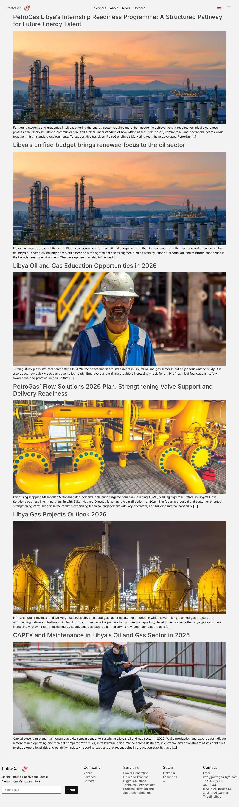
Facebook (170, 777)
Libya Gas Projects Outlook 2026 (59, 514)
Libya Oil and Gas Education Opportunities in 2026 (85, 265)
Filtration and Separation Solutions (138, 790)
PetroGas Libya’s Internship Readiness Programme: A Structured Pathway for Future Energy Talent (117, 20)
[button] (228, 8)
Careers (88, 781)
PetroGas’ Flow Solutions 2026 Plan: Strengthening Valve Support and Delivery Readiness (113, 390)
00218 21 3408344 (212, 783)
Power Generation (135, 773)
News (126, 8)
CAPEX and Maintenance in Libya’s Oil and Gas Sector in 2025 (101, 635)
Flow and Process (135, 777)
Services (100, 8)
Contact (139, 8)
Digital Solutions (134, 781)
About (114, 8)
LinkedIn (169, 773)
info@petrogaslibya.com (220, 777)
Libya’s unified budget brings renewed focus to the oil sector (99, 144)
